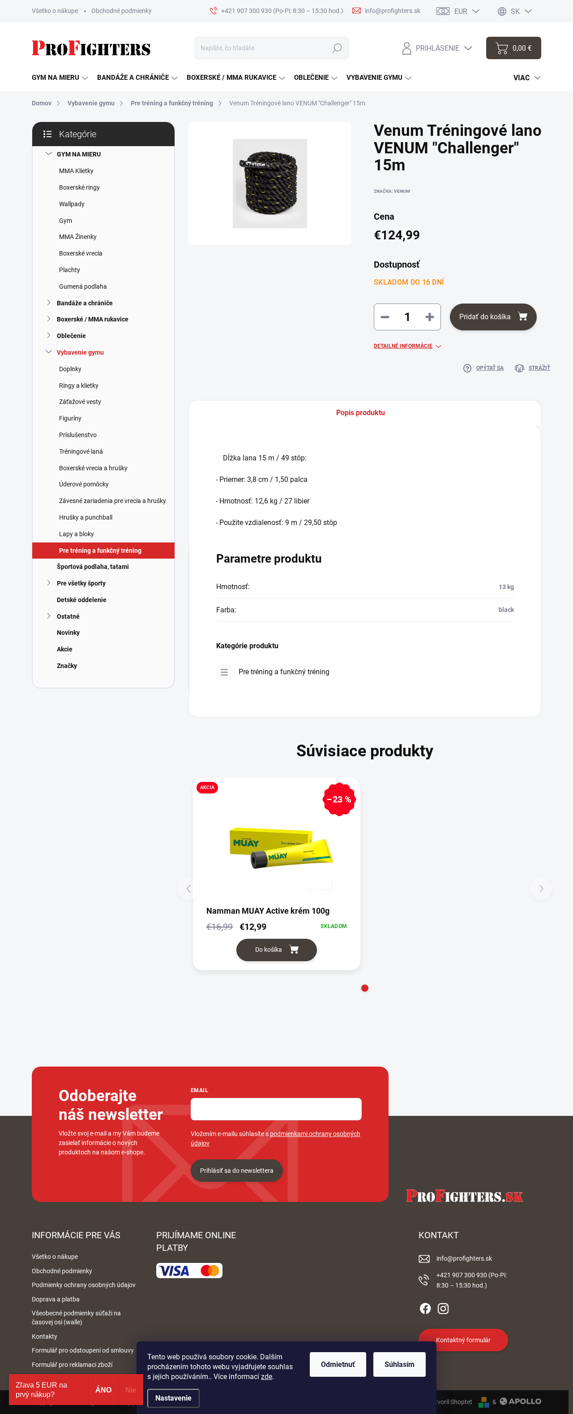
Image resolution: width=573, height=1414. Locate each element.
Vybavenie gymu (80, 352)
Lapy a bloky (76, 534)
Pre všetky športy (81, 583)
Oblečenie (71, 335)
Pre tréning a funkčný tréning (100, 550)
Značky (67, 665)
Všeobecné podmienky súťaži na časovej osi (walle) (76, 1318)
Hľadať (337, 48)
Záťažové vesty (80, 401)
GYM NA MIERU (79, 154)
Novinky (68, 632)
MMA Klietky (76, 170)
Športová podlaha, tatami (93, 566)
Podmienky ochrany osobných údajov (84, 1284)
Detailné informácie (403, 346)
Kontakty (44, 1336)
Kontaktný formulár (463, 1340)
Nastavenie (173, 1398)
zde (266, 1376)
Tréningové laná (81, 451)
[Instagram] (443, 1307)
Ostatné (68, 616)
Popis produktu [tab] (360, 412)
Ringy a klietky (78, 385)
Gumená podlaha (83, 286)
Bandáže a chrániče (85, 303)
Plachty (69, 269)
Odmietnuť (338, 1364)
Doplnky (70, 369)
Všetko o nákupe (55, 10)
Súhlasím (400, 1364)
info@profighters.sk (464, 1258)
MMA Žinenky (78, 236)
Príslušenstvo (78, 434)
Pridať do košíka (485, 316)
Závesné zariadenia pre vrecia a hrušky (112, 500)
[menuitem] (60, 78)
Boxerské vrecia (81, 253)
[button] (365, 988)
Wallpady (72, 204)
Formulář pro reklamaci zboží (72, 1364)
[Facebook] (425, 1307)
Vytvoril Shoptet (450, 1401)
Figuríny (70, 418)
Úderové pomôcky (84, 484)
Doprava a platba (56, 1299)
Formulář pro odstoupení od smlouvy (83, 1350)
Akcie (65, 649)
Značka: (392, 191)
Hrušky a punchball (85, 517)
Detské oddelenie (82, 599)
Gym (65, 220)
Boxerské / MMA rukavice (92, 319)
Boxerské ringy (79, 187)
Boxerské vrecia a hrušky (93, 468)
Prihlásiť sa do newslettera (237, 1170)
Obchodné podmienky (121, 10)
